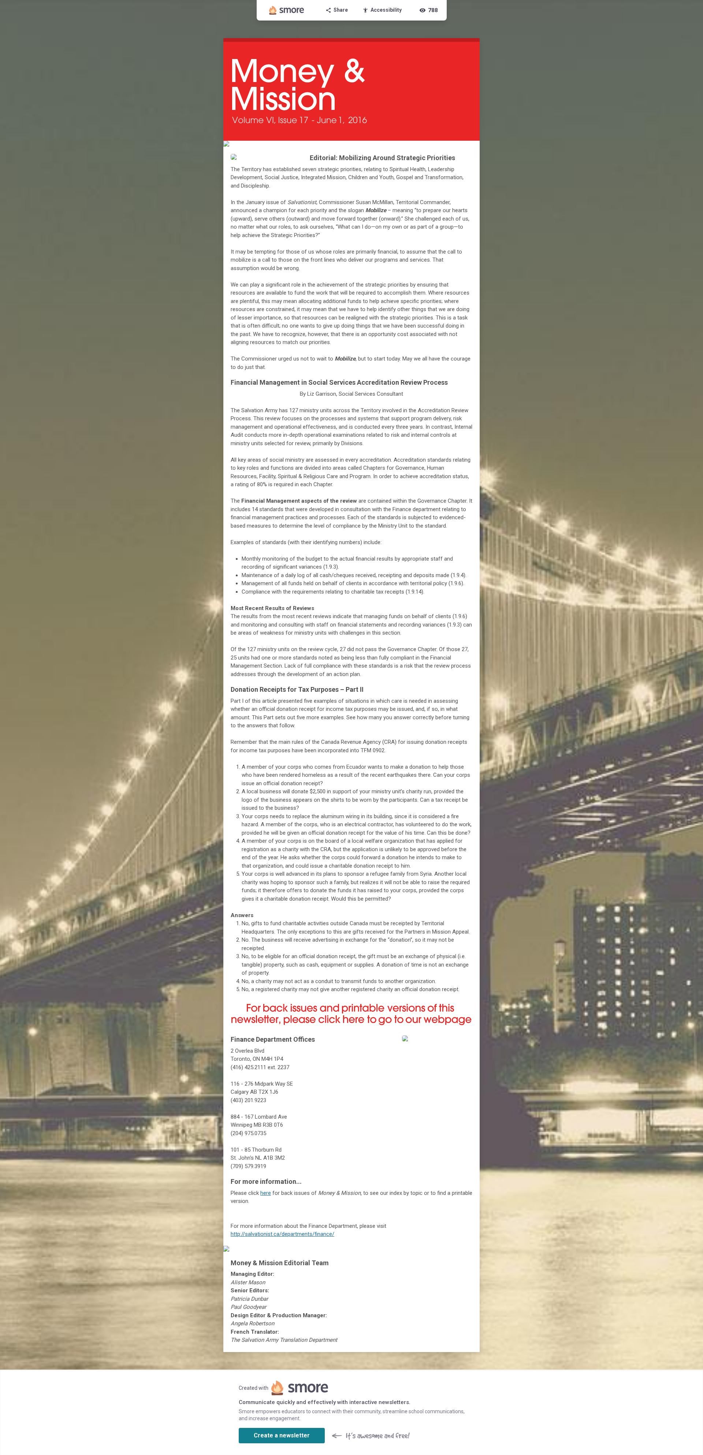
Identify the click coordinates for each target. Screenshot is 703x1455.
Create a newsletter (282, 1435)
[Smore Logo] (286, 10)
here (265, 1193)
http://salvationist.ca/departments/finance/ (282, 1234)
